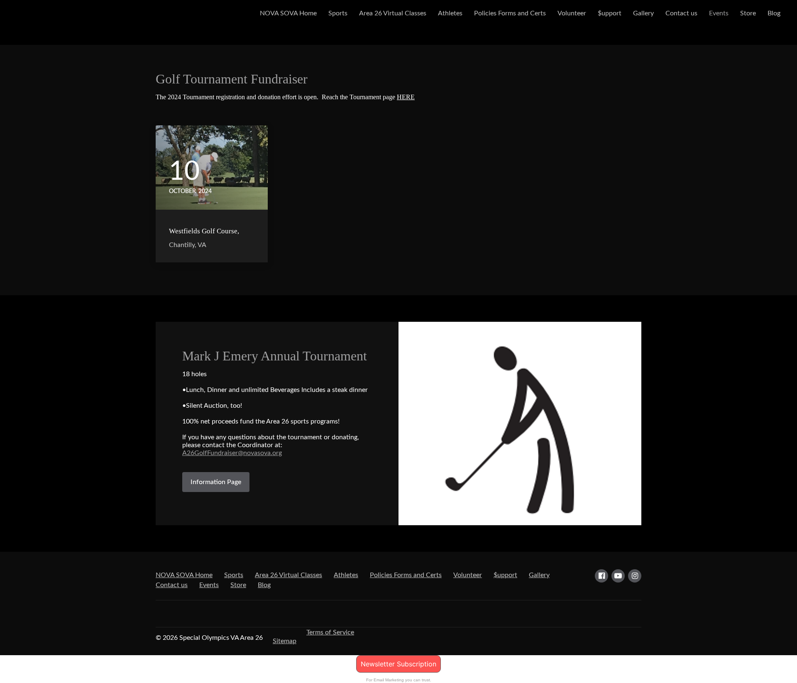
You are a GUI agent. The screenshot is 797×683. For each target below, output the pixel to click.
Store (748, 13)
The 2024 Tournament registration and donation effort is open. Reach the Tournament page (285, 96)
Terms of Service (330, 632)
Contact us (681, 13)
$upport (609, 13)
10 (184, 171)
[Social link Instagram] (634, 576)
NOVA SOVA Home (288, 13)
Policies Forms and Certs (510, 13)
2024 (205, 191)
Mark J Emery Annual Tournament (274, 355)
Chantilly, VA (187, 245)
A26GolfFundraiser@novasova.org (232, 453)
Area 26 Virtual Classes (392, 13)
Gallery (643, 13)
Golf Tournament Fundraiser (232, 78)
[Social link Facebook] (601, 576)
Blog (774, 13)
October (182, 191)
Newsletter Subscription (398, 664)
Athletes (450, 13)
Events (719, 13)
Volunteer (571, 13)
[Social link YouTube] (618, 576)
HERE (406, 96)
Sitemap (284, 641)
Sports (337, 13)
